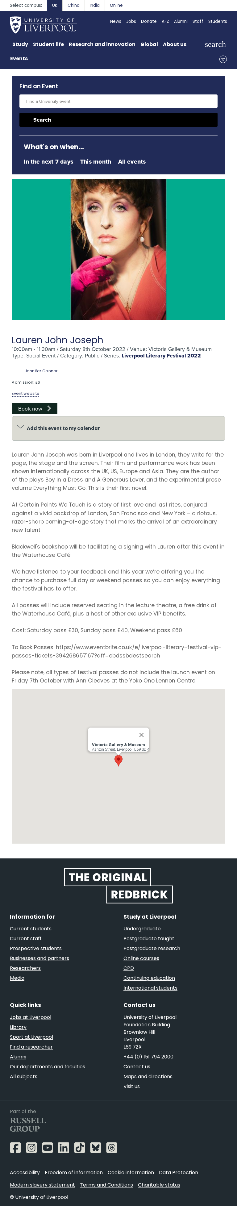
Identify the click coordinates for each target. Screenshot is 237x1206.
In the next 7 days (48, 161)
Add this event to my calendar (63, 428)
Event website (26, 393)
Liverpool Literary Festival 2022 (161, 356)
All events (132, 161)
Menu (223, 59)
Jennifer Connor (41, 370)
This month (95, 161)
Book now (30, 408)
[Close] (141, 735)
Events (19, 58)
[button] (118, 761)
